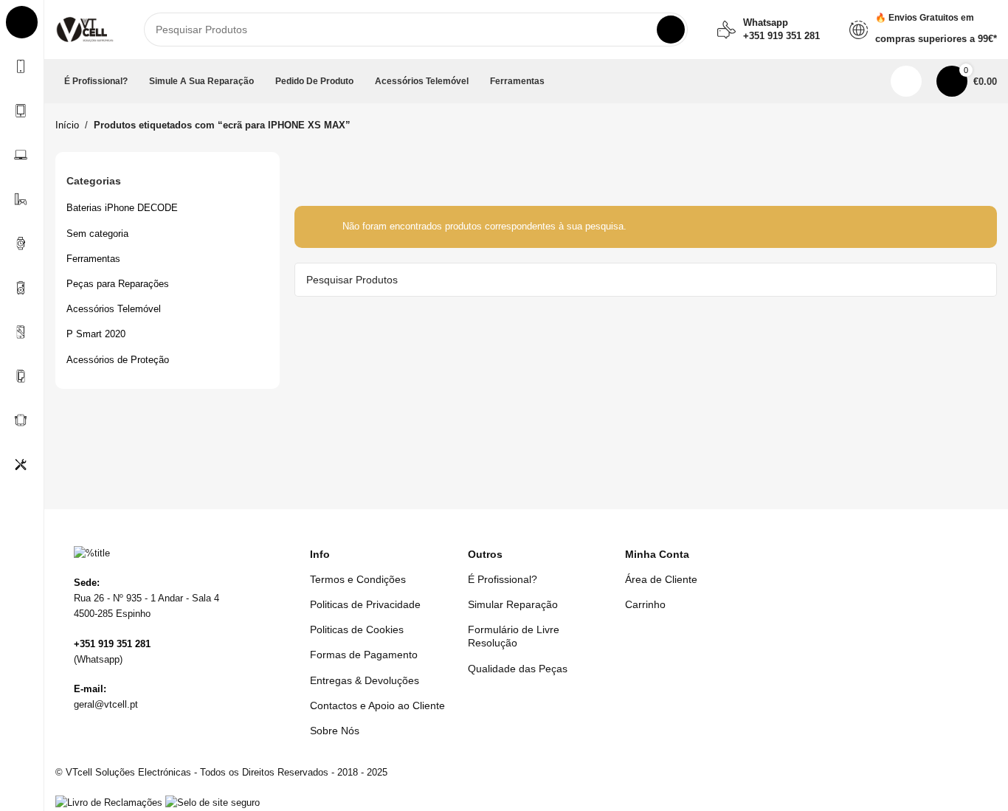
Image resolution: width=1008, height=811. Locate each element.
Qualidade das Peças (517, 668)
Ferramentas (93, 258)
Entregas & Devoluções (364, 680)
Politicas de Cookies (357, 629)
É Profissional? (502, 579)
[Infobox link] (768, 29)
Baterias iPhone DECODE (122, 207)
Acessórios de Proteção (117, 359)
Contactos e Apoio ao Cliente (377, 705)
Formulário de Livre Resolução (513, 636)
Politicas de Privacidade (365, 604)
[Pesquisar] (671, 29)
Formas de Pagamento (364, 654)
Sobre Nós (334, 730)
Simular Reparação (513, 604)
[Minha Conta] (906, 81)
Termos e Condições (358, 579)
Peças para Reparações (117, 283)
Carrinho (645, 604)
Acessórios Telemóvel (113, 308)
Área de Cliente (661, 579)
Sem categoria (97, 233)
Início (67, 125)
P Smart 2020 (95, 333)
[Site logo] (84, 28)
